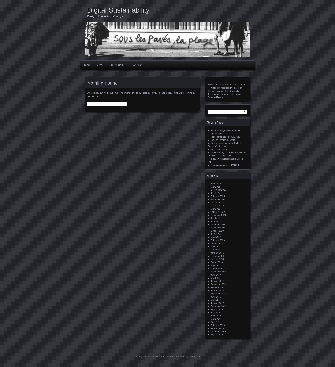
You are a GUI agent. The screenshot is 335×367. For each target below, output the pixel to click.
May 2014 (215, 319)
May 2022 (215, 209)
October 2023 (217, 202)
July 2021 (215, 218)
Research (117, 65)
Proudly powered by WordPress (150, 356)
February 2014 (218, 325)
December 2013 (218, 331)
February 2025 (218, 196)
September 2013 (219, 334)
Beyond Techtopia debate (223, 140)
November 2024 (218, 199)
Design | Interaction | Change (105, 16)
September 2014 (219, 309)
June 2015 (216, 297)
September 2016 (219, 284)
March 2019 (216, 250)
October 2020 (217, 231)
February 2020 (218, 240)
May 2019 (215, 246)
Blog (87, 65)
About (101, 65)
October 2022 (217, 205)
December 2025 (218, 190)
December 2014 (218, 306)
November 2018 (218, 256)
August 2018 (217, 262)
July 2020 (215, 234)
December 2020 (218, 224)
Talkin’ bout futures (220, 149)
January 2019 (217, 253)
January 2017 (217, 281)
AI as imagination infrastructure (225, 137)
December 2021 (218, 215)
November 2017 (218, 272)
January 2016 (217, 290)
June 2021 (216, 221)
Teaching (136, 65)
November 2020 (218, 227)
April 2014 (216, 322)
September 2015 (219, 294)
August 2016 (217, 287)
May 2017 (215, 278)
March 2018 (216, 268)
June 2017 (216, 275)
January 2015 (217, 303)
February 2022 (218, 212)
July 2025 (215, 193)
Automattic (194, 356)
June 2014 (216, 316)
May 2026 (215, 187)
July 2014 (215, 312)
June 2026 (216, 183)
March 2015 (216, 300)
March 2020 (216, 237)
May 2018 (215, 265)
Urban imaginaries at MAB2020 (226, 165)
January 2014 (217, 328)
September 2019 (219, 243)
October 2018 (217, 259)
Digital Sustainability (118, 10)
